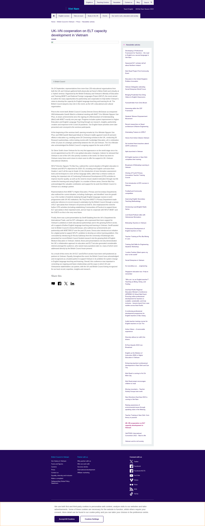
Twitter (136, 461)
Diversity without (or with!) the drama (135, 338)
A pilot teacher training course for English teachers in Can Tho (136, 322)
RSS (135, 489)
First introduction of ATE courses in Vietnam (137, 184)
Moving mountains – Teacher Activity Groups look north (135, 390)
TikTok (136, 494)
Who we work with (83, 464)
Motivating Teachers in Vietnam (135, 223)
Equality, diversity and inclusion (61, 475)
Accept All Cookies (67, 519)
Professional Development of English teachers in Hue (135, 230)
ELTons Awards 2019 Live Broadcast (134, 346)
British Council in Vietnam (60, 457)
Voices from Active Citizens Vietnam (137, 138)
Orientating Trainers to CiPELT (135, 132)
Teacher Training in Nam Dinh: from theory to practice (137, 416)
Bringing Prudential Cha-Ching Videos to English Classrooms (135, 96)
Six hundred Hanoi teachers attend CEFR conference (137, 145)
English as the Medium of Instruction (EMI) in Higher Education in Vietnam (134, 355)
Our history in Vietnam (58, 461)
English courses (64, 16)
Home (53, 15)
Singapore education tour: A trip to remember (136, 273)
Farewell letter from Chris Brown (136, 103)
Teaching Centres (103, 2)
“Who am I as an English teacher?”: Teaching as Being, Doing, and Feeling (137, 282)
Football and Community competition (133, 192)
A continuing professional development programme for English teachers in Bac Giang (135, 313)
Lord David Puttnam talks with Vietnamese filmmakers (135, 216)
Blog (138, 2)
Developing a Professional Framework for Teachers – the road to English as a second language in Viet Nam (137, 54)
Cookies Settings (92, 519)
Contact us (128, 2)
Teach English (128, 9)
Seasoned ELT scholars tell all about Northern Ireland (135, 64)
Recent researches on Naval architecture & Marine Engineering (136, 125)
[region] (102, 514)
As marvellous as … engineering (136, 266)
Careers (54, 467)
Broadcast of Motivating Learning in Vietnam (137, 166)
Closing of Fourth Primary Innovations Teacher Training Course (135, 175)
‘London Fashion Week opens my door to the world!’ (136, 253)
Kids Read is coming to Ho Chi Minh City (135, 374)
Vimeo (136, 480)
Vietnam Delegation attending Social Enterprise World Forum (135, 88)
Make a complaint (57, 478)
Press (53, 470)
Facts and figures (57, 464)
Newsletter (116, 2)
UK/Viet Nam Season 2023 (144, 9)
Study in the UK (93, 16)
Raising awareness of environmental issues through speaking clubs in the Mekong (135, 407)
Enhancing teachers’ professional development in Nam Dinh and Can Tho (137, 365)
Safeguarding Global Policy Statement (60, 482)
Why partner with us (84, 461)
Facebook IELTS (139, 471)
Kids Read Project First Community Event (137, 72)
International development (86, 470)
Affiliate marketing (83, 472)
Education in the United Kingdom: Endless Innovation (136, 80)
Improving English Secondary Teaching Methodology (135, 200)
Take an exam (78, 16)
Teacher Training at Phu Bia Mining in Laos (137, 238)
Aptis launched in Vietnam (134, 151)
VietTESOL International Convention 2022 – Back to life (135, 434)
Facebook (137, 466)
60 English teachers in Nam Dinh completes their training (136, 158)
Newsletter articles (133, 45)
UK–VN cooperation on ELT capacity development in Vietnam (135, 425)
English (89, 2)
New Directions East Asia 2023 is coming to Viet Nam (136, 398)
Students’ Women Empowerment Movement (136, 117)
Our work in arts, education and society (125, 16)
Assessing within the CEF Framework (133, 109)
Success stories (82, 467)
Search (152, 3)
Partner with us (82, 457)
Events (105, 16)
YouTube (137, 475)
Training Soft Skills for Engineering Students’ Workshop (136, 245)
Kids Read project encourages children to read (135, 382)
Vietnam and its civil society (134, 441)
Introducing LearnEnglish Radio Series (135, 208)
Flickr (136, 484)
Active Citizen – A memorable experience (135, 330)
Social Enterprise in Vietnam (134, 260)
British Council (57, 9)
